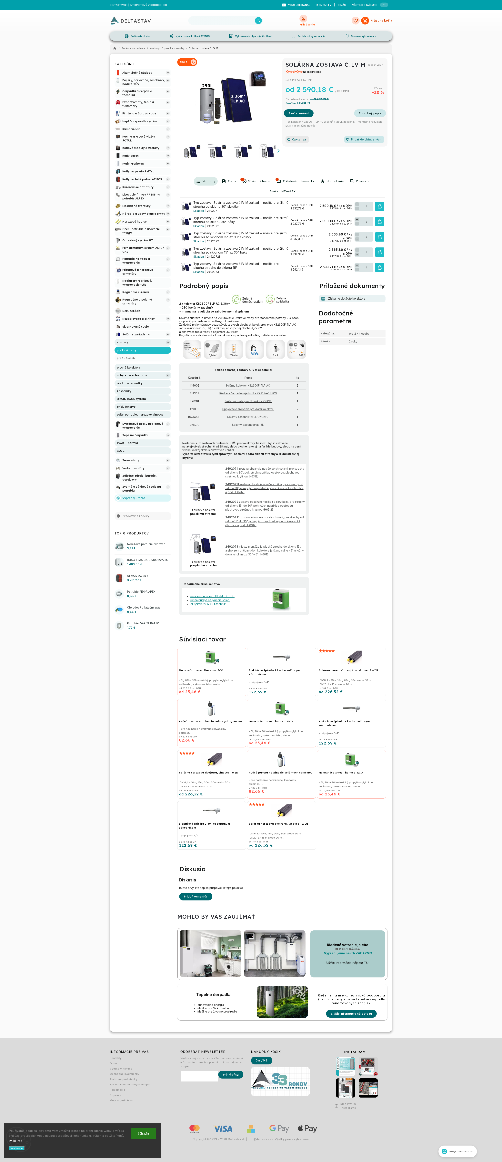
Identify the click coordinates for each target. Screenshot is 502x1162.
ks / (261, 1060)
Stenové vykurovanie (360, 36)
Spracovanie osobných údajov (130, 1084)
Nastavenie (16, 1148)
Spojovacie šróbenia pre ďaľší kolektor (247, 409)
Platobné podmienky (123, 1079)
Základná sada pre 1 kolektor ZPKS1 (248, 401)
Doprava (115, 1095)
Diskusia (362, 181)
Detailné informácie (370, 113)
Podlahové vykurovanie (308, 36)
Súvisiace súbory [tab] (277, 179)
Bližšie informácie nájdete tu (351, 1013)
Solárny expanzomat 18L (248, 424)
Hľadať (258, 20)
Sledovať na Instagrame (348, 1105)
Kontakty (323, 4)
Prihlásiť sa (231, 1074)
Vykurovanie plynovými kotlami (250, 36)
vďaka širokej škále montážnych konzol (208, 450)
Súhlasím (143, 1134)
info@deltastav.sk (260, 1139)
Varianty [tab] (209, 181)
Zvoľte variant (299, 113)
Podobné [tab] (242, 179)
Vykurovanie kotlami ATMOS (189, 36)
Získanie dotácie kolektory (347, 298)
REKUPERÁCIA (347, 949)
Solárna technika (137, 36)
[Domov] (116, 48)
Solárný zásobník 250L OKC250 (247, 416)
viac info (16, 1141)
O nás (342, 4)
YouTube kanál (299, 4)
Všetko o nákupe (121, 1068)
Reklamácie (117, 1089)
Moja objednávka (121, 1100)
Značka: (298, 103)
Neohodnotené (312, 72)
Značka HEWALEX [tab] (282, 191)
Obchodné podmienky (124, 1073)
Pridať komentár (196, 896)
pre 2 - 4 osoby (359, 333)
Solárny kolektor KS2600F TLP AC (248, 385)
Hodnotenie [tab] (335, 181)
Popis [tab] (232, 181)
